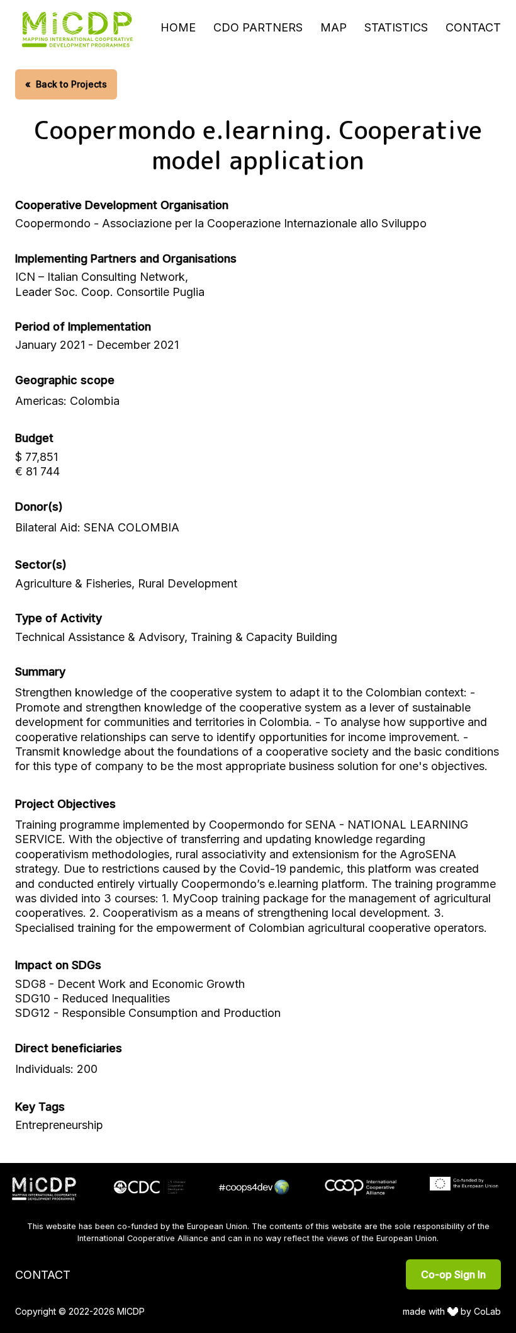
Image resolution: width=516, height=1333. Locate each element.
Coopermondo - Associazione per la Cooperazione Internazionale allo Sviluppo (221, 223)
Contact (473, 27)
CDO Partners (258, 27)
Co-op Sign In (453, 1274)
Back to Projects (66, 84)
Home (178, 27)
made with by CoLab (452, 1311)
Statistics (396, 27)
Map (333, 27)
